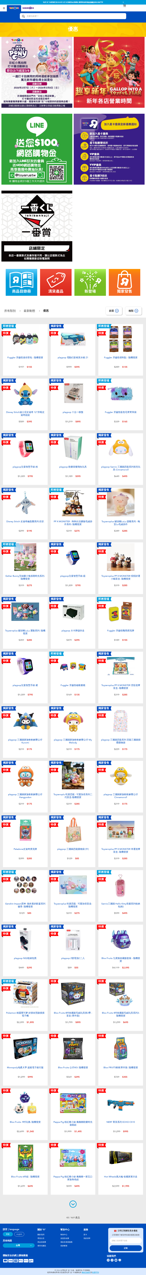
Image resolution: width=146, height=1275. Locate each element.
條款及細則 (86, 1272)
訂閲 (125, 1248)
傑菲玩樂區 (41, 1246)
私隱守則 (95, 1272)
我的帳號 (63, 1246)
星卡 (85, 1235)
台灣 (18, 1245)
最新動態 (30, 311)
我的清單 (87, 1238)
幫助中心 (63, 1235)
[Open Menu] (4, 8)
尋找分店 (40, 1238)
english (19, 1234)
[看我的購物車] (124, 5)
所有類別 (10, 311)
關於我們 (40, 1235)
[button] (23, 2)
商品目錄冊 (41, 1242)
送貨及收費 (64, 1238)
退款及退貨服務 (66, 1242)
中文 (8, 1234)
